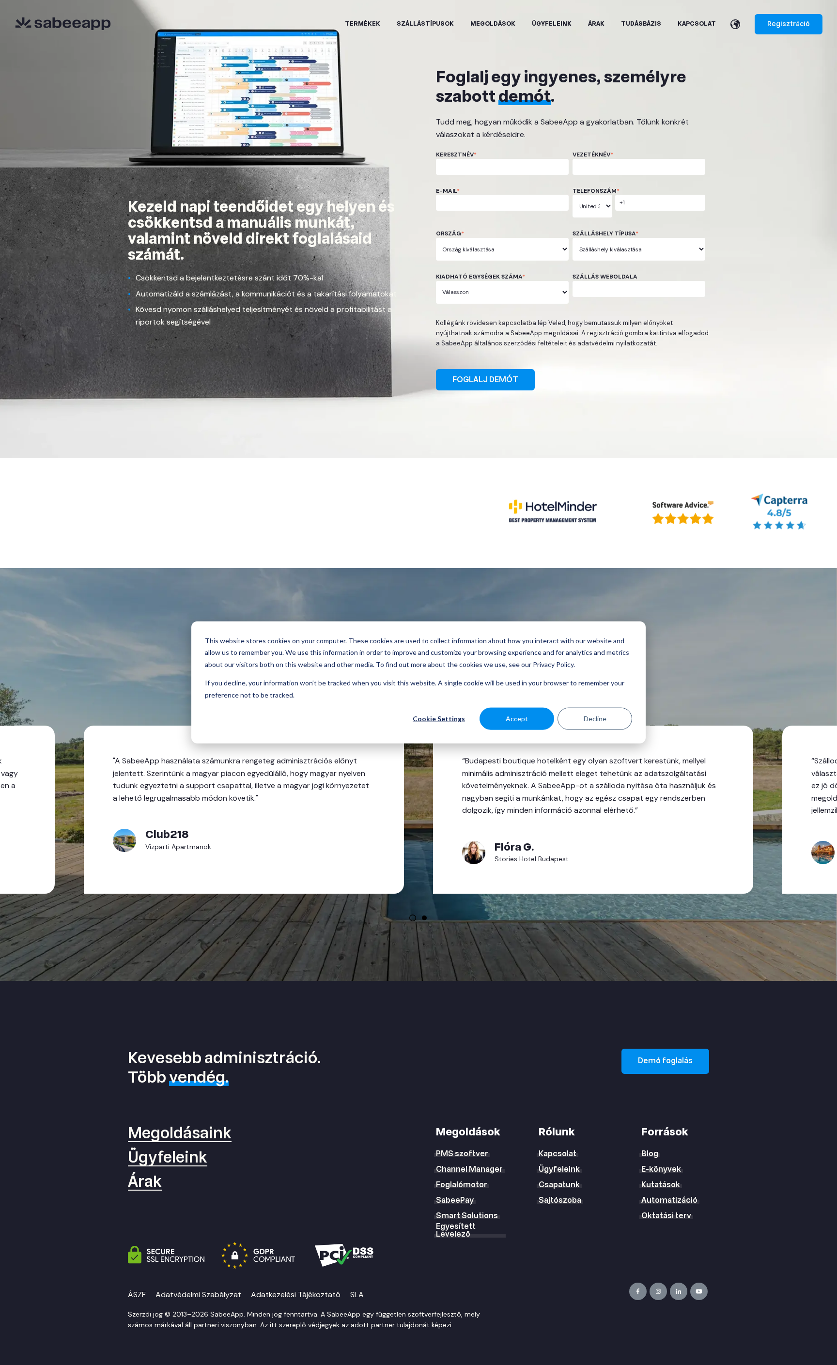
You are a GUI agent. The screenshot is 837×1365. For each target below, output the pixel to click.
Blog (649, 1154)
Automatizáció (669, 1200)
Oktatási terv (666, 1216)
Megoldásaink (180, 1133)
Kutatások (660, 1185)
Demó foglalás (665, 1060)
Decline (595, 718)
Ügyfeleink (167, 1157)
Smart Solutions (467, 1216)
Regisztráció (788, 24)
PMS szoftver (462, 1154)
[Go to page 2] (424, 917)
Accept (517, 718)
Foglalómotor (461, 1185)
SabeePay (455, 1200)
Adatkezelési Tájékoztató (296, 1294)
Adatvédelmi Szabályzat (198, 1294)
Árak (145, 1182)
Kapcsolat (557, 1154)
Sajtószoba (560, 1200)
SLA (357, 1294)
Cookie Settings (439, 718)
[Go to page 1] (412, 918)
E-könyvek (661, 1169)
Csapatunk (559, 1185)
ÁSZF (137, 1294)
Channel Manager (469, 1169)
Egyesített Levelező (456, 1230)
